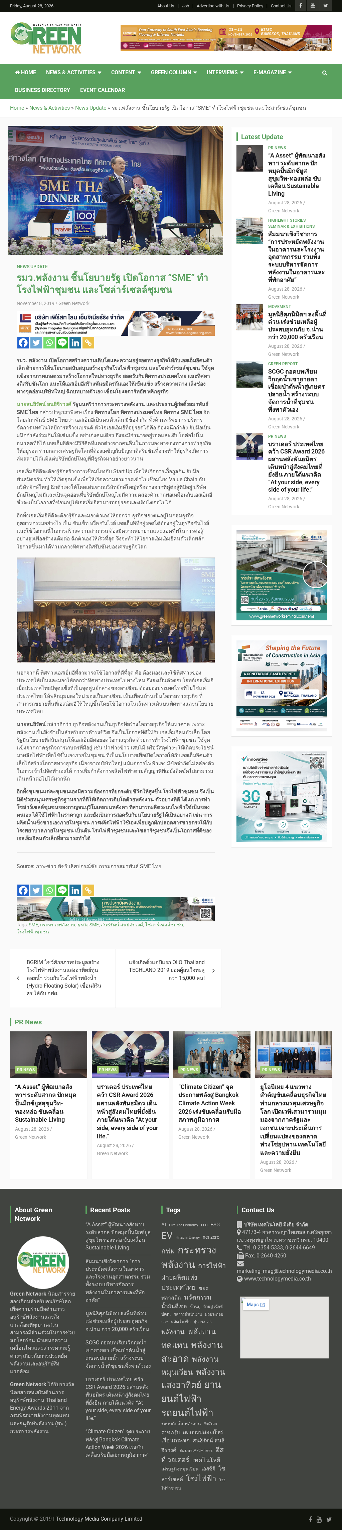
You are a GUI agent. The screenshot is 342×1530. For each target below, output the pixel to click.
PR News (277, 147)
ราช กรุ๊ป (170, 1432)
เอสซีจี (208, 1469)
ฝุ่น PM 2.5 (202, 1322)
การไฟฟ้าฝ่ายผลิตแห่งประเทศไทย (193, 1277)
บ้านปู (195, 1306)
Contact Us (281, 5)
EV (167, 1235)
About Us (165, 5)
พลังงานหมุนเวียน (189, 1366)
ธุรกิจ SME (88, 924)
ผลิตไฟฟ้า (181, 1321)
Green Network (74, 303)
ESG (215, 1225)
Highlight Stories (287, 220)
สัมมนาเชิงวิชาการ (196, 1450)
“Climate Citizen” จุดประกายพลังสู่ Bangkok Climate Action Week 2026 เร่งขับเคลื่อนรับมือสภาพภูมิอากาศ (209, 1103)
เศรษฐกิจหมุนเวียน (179, 1468)
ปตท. (166, 1314)
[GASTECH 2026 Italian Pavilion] (226, 28)
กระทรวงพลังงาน (57, 924)
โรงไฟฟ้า (201, 1478)
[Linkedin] (75, 342)
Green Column (171, 73)
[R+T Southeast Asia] (281, 644)
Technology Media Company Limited (99, 1519)
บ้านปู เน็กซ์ (213, 1307)
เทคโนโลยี (206, 1460)
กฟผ (168, 1251)
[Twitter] (36, 342)
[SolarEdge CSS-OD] (116, 315)
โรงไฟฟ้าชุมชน (33, 931)
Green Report (283, 364)
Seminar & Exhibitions (291, 226)
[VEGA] (281, 533)
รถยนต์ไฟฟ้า (187, 1412)
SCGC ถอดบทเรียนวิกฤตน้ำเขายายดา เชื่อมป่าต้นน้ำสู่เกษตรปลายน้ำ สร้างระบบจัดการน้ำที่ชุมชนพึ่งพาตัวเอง (296, 390)
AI (163, 1225)
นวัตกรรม (197, 1297)
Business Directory (42, 90)
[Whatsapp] (49, 342)
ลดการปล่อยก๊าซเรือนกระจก (192, 1436)
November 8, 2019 (35, 303)
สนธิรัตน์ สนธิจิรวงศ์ (122, 924)
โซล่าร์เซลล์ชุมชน (164, 924)
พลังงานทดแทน (188, 1338)
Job (185, 5)
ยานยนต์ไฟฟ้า (191, 1392)
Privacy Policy (250, 5)
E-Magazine (269, 73)
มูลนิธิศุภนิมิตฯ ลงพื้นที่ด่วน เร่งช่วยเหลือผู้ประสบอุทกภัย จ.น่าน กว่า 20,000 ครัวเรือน (297, 325)
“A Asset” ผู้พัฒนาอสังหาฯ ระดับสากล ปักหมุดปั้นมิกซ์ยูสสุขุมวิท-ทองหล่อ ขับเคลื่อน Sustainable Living (296, 174)
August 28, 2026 (285, 202)
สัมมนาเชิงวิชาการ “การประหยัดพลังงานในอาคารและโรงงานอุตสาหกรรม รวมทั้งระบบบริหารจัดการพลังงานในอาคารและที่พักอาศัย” (296, 256)
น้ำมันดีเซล (174, 1306)
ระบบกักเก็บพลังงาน (181, 1423)
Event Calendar (102, 90)
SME (33, 924)
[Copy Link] (88, 342)
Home (28, 73)
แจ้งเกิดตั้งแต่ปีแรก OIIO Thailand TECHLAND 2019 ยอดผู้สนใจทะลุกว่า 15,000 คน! (167, 970)
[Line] (62, 342)
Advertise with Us (213, 5)
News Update (32, 266)
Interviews (222, 73)
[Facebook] (23, 342)
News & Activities (71, 73)
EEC (204, 1225)
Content (123, 73)
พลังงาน (173, 1332)
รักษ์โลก (210, 1424)
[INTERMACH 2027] (281, 755)
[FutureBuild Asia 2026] (116, 901)
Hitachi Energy (188, 1237)
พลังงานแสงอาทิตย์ (193, 1378)
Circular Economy (183, 1225)
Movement (279, 306)
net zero (211, 1237)
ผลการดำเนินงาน (188, 1314)
